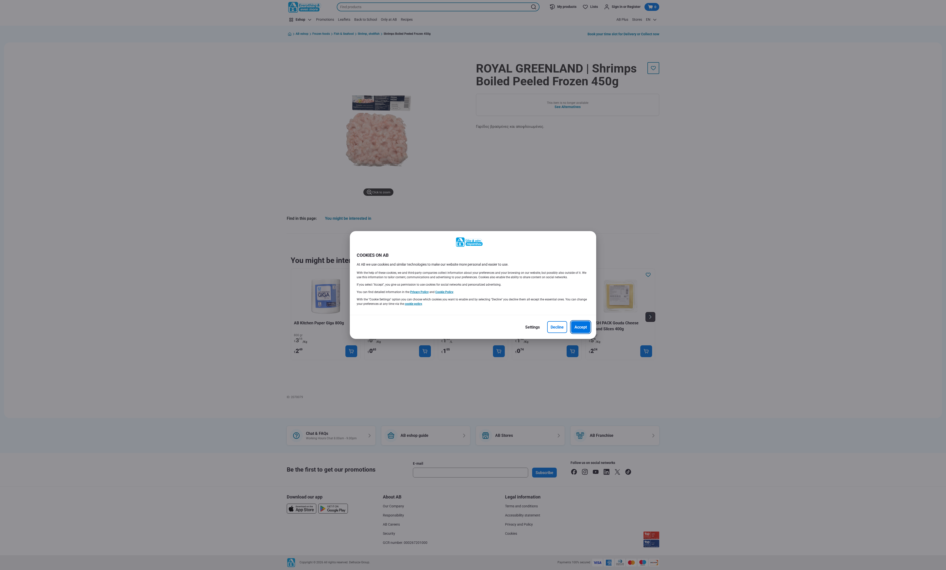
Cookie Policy (444, 292)
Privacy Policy (419, 292)
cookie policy (413, 304)
